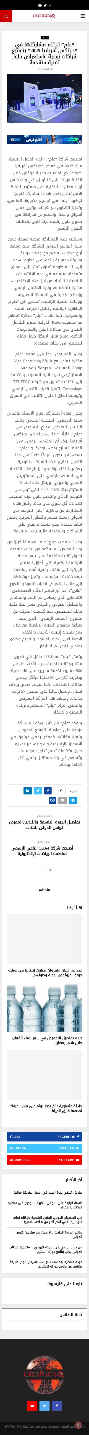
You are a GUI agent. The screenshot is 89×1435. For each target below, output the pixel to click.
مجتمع (45, 37)
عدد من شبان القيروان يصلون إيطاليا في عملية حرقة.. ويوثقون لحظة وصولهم (45, 973)
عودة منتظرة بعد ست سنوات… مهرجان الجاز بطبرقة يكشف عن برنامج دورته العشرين (46, 1264)
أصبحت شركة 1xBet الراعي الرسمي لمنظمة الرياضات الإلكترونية (42, 850)
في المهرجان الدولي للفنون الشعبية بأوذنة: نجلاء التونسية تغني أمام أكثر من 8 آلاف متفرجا (47, 1220)
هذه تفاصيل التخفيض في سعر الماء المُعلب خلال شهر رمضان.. (47, 1040)
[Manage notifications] (78, 1425)
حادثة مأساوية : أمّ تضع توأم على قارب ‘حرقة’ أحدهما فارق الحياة (46, 1108)
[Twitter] (44, 1406)
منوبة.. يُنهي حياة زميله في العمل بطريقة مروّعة (47, 1193)
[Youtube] (32, 1406)
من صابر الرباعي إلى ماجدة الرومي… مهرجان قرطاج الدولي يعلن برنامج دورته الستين (46, 1249)
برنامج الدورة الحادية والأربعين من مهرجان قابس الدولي (49, 1234)
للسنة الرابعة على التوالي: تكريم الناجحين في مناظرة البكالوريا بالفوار (45, 1205)
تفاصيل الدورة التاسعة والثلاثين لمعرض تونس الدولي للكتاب (44, 824)
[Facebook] (57, 1406)
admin (44, 890)
